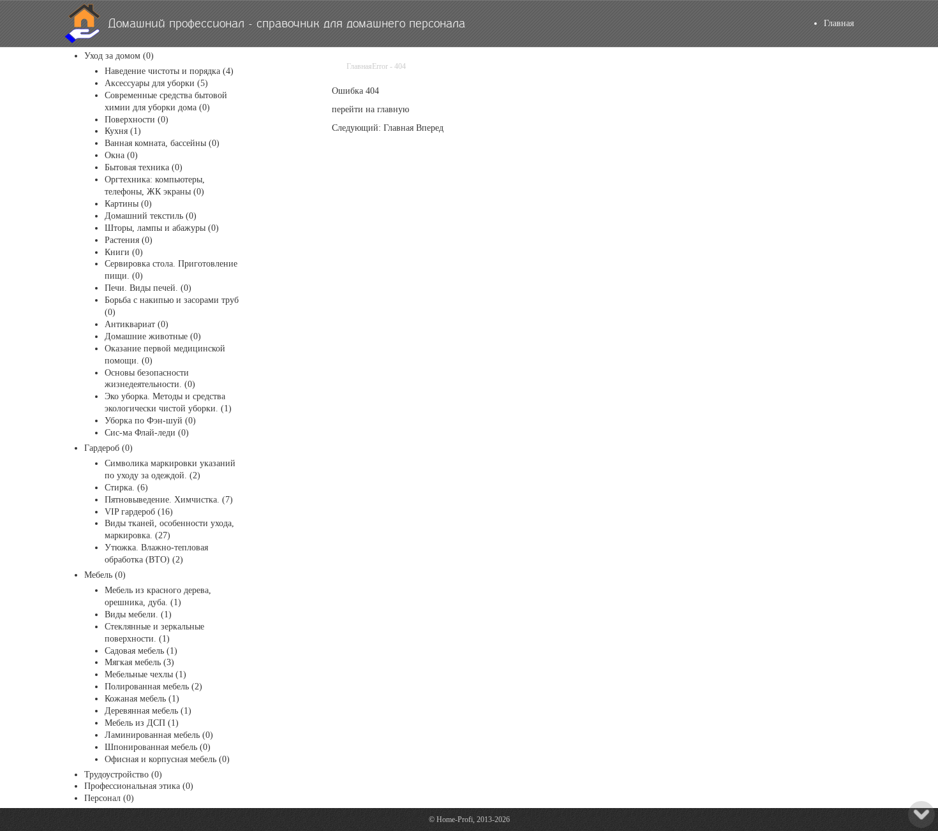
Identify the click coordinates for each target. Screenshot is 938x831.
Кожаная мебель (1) (142, 698)
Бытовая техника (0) (143, 167)
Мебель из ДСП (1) (142, 723)
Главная (839, 23)
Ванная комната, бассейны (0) (162, 143)
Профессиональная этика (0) (138, 786)
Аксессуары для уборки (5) (156, 83)
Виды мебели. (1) (138, 614)
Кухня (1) (123, 131)
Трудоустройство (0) (123, 774)
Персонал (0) (109, 798)
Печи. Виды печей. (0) (148, 288)
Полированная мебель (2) (153, 686)
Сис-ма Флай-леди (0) (147, 433)
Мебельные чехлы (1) (145, 674)
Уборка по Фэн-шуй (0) (150, 420)
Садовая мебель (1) (141, 651)
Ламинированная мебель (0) (159, 735)
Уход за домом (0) (119, 56)
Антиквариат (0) (136, 324)
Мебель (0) (105, 575)
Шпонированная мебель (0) (158, 747)
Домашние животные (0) (153, 336)
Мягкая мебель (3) (139, 662)
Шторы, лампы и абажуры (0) (162, 228)
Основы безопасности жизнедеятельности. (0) (150, 379)
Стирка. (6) (126, 487)
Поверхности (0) (136, 119)
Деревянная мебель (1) (148, 711)
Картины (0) (128, 204)
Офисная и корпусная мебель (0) (167, 759)
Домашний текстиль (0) (151, 216)
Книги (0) (124, 252)
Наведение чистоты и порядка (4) (169, 71)
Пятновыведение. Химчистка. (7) (169, 499)
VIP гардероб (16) (139, 512)
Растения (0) (129, 240)
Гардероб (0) (108, 448)
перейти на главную (370, 109)
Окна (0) (121, 155)
